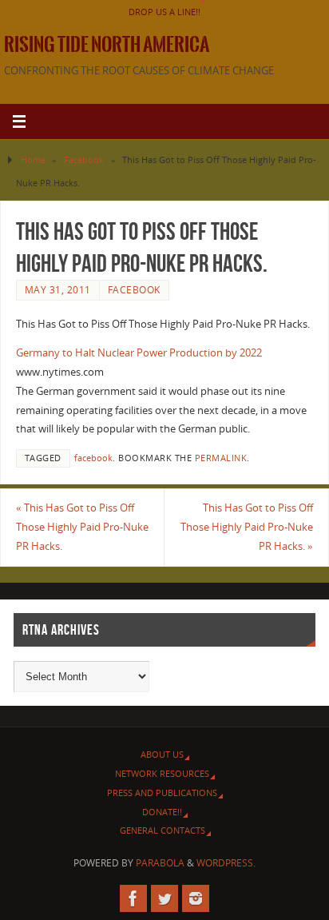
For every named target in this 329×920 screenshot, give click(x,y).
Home (33, 159)
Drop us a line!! (164, 12)
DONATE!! (162, 812)
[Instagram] (195, 898)
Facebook (84, 159)
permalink (221, 458)
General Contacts (162, 830)
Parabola (160, 863)
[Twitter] (164, 898)
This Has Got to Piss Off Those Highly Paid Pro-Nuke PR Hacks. (82, 527)
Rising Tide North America (106, 44)
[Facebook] (133, 898)
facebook (93, 458)
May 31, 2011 (58, 290)
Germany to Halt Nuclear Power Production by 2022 (139, 353)
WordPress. (226, 863)
